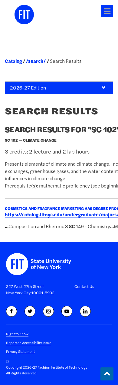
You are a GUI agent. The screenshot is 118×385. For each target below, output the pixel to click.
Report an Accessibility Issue (28, 342)
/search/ (36, 61)
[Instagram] (48, 311)
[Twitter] (30, 311)
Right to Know (17, 333)
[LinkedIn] (85, 311)
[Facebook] (11, 311)
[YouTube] (66, 311)
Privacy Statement (20, 351)
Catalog (13, 61)
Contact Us (84, 286)
